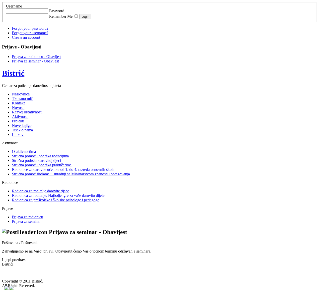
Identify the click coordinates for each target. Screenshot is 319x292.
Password (56, 11)
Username (14, 6)
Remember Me (61, 16)
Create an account (26, 37)
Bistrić (13, 73)
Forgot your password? (30, 28)
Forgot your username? (30, 33)
